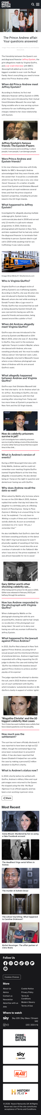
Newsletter (8, 999)
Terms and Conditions (26, 1109)
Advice (6, 992)
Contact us (7, 996)
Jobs (5, 1007)
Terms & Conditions (26, 997)
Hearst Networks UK (20, 1104)
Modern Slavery (28, 1002)
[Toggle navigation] (37, 4)
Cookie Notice (27, 989)
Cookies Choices (12, 977)
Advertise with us (10, 1003)
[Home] (6, 4)
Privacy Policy (27, 992)
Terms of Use (27, 1006)
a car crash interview (14, 66)
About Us (7, 989)
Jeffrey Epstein (28, 59)
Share (8, 798)
